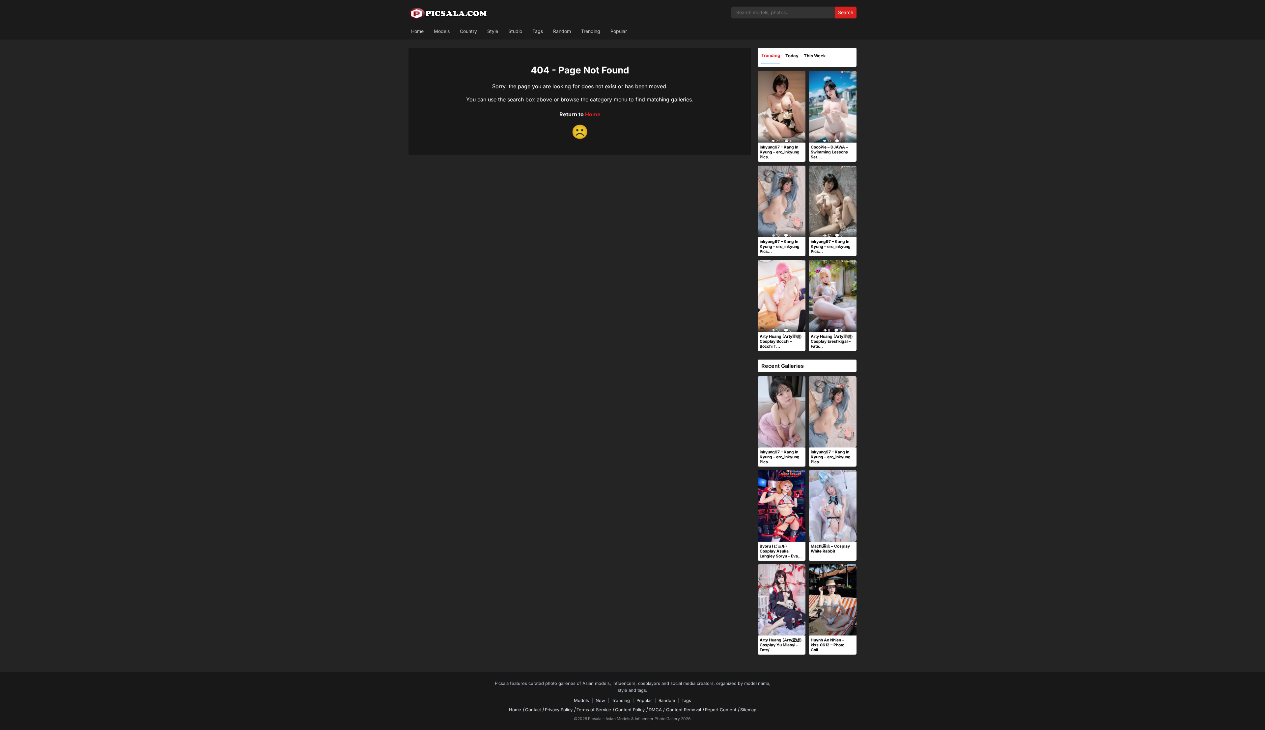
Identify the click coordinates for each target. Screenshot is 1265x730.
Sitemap (748, 709)
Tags (537, 31)
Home (417, 31)
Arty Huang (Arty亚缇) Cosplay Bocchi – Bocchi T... (781, 341)
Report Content (720, 709)
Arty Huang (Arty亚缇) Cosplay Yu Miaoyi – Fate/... (781, 644)
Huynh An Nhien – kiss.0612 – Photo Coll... (827, 644)
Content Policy (630, 709)
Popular (618, 31)
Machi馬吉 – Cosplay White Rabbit (830, 549)
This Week (815, 55)
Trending (590, 31)
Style (492, 31)
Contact (533, 709)
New (600, 700)
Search (845, 12)
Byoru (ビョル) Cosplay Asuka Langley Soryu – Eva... (781, 551)
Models (442, 31)
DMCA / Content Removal (675, 709)
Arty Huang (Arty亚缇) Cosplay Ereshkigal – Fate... (832, 341)
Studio (515, 31)
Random (562, 31)
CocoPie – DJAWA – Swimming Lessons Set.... (829, 152)
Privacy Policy (559, 709)
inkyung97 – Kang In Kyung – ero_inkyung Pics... (780, 152)
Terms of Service (593, 709)
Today (792, 55)
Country (468, 31)
